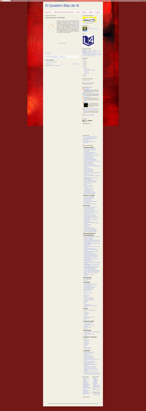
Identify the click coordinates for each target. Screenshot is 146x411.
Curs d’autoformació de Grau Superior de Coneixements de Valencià (90, 154)
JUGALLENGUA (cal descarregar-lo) (89, 164)
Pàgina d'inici (48, 12)
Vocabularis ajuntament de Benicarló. (90, 366)
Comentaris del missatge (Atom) (55, 65)
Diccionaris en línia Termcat (88, 355)
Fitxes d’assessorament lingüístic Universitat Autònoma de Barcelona (91, 252)
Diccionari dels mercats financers (89, 211)
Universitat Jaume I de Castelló (89, 191)
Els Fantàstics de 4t (87, 97)
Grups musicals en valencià (87, 139)
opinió (95, 53)
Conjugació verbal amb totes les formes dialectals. (92, 240)
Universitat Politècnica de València (89, 193)
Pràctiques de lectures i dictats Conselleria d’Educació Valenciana (90, 178)
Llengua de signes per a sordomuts (89, 362)
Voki (57, 21)
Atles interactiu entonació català (89, 196)
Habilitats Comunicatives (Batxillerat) (95, 379)
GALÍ (85, 291)
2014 (84, 62)
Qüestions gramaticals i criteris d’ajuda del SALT (91, 266)
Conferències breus (85, 51)
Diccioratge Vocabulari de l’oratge (89, 361)
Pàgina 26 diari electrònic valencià (89, 317)
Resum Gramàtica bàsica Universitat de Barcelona (92, 270)
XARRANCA (86, 306)
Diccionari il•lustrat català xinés (89, 289)
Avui (84, 311)
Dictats (78, 12)
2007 (84, 76)
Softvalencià (86, 326)
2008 (84, 74)
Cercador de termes (87, 332)
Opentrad (85, 345)
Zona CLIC (85, 328)
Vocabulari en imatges (87, 304)
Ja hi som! (89, 103)
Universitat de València (87, 190)
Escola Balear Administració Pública (89, 248)
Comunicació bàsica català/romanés (89, 287)
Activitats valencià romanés (88, 283)
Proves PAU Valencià (87, 183)
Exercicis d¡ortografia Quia (88, 162)
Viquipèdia (85, 280)
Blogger (97, 403)
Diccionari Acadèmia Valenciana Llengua (90, 207)
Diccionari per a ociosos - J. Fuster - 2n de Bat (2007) (86, 391)
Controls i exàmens (92, 51)
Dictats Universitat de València (89, 157)
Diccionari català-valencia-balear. (89, 208)
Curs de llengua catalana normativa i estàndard (91, 155)
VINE (85, 303)
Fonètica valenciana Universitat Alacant (90, 201)
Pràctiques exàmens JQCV (88, 179)
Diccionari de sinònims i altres (88, 209)
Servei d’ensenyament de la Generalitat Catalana (91, 271)
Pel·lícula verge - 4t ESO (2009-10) (86, 383)
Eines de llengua (86, 245)
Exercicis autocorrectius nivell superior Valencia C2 (92, 161)
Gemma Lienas (86, 110)
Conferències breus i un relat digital (89, 70)
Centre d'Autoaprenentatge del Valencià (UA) (90, 136)
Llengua (91, 12)
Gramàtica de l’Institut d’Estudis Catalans (90, 255)
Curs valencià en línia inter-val (89, 156)
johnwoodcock (86, 403)
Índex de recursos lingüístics (88, 237)
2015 (84, 61)
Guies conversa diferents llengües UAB (90, 231)
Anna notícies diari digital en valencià (90, 310)
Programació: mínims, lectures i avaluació (64, 12)
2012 (84, 65)
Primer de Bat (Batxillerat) (95, 383)
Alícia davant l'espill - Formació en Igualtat (96, 394)
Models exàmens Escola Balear (89, 170)
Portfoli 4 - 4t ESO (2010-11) (86, 379)
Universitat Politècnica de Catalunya (89, 192)
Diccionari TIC (86, 354)
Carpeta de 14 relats (86, 80)
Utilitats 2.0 (89, 55)
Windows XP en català (87, 327)
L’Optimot (85, 335)
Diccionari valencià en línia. (88, 221)
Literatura (97, 12)
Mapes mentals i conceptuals (89, 53)
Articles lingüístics (87, 151)
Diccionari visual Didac (87, 224)
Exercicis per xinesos (87, 290)
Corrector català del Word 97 (88, 322)
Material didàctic (86, 295)
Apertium (85, 338)
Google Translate (86, 343)
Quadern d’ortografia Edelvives (89, 298)
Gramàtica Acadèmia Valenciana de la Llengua (91, 254)
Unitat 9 (85, 94)
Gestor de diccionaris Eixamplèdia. (89, 228)
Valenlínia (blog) (85, 142)
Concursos (99, 50)
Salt (84, 346)
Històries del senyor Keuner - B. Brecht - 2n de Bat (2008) (86, 385)
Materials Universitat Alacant (88, 297)
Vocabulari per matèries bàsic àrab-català (90, 305)
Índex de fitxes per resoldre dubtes (89, 152)
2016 (84, 59)
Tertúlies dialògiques (85, 55)
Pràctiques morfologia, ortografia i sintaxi (90, 180)
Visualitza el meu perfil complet (92, 28)
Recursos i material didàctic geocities (90, 269)
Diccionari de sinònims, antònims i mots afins (91, 210)
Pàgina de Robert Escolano (88, 171)
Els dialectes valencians (88, 200)
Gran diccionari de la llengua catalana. (90, 229)
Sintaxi (100, 54)
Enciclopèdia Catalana (87, 279)
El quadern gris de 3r (96, 386)
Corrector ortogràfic (87, 323)
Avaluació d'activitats (92, 50)
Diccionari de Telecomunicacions (89, 352)
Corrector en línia (86, 340)
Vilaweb (85, 319)
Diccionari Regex (86, 220)
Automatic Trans (86, 339)
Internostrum (86, 344)
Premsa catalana (86, 318)
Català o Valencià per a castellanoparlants (90, 284)
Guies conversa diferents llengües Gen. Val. (91, 230)
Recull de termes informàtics (88, 363)
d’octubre (85, 71)
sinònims (85, 184)
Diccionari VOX (86, 225)
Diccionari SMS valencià (88, 353)
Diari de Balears (86, 313)
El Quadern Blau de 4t (62, 5)
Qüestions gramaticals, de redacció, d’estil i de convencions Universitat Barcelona (91, 268)
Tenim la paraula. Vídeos (88, 185)
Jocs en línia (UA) (86, 140)
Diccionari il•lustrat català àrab (89, 288)
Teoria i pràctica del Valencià (88, 186)
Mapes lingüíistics (87, 202)
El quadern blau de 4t (96, 385)
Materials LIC (86, 296)
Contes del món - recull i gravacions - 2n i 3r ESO (86, 393)
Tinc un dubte (86, 187)
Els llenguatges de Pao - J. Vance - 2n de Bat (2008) (86, 388)
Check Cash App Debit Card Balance (89, 89)
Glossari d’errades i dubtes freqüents (90, 253)
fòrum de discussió (74, 27)
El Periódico (86, 314)
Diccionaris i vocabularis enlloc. (89, 356)
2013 (84, 63)
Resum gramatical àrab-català (88, 299)
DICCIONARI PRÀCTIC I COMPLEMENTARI (91, 219)
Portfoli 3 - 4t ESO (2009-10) (86, 381)
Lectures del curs (87, 52)
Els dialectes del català (87, 199)
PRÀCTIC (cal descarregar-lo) (88, 174)
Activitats (84, 12)
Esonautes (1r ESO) (96, 389)
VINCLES (85, 302)
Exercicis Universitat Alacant (88, 163)
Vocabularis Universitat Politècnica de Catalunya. (91, 374)
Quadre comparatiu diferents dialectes (90, 203)
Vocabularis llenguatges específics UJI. (90, 367)
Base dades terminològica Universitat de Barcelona (92, 331)
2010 (84, 67)
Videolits (93, 55)
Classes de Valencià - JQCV (87, 84)
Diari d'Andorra (86, 312)
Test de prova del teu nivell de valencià (89, 141)
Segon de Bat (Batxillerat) (95, 381)
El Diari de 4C (86, 102)
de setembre (86, 73)
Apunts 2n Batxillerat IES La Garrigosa (90, 148)
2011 (84, 66)
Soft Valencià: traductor (87, 347)
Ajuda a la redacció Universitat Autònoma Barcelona (92, 236)
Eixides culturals (98, 51)
